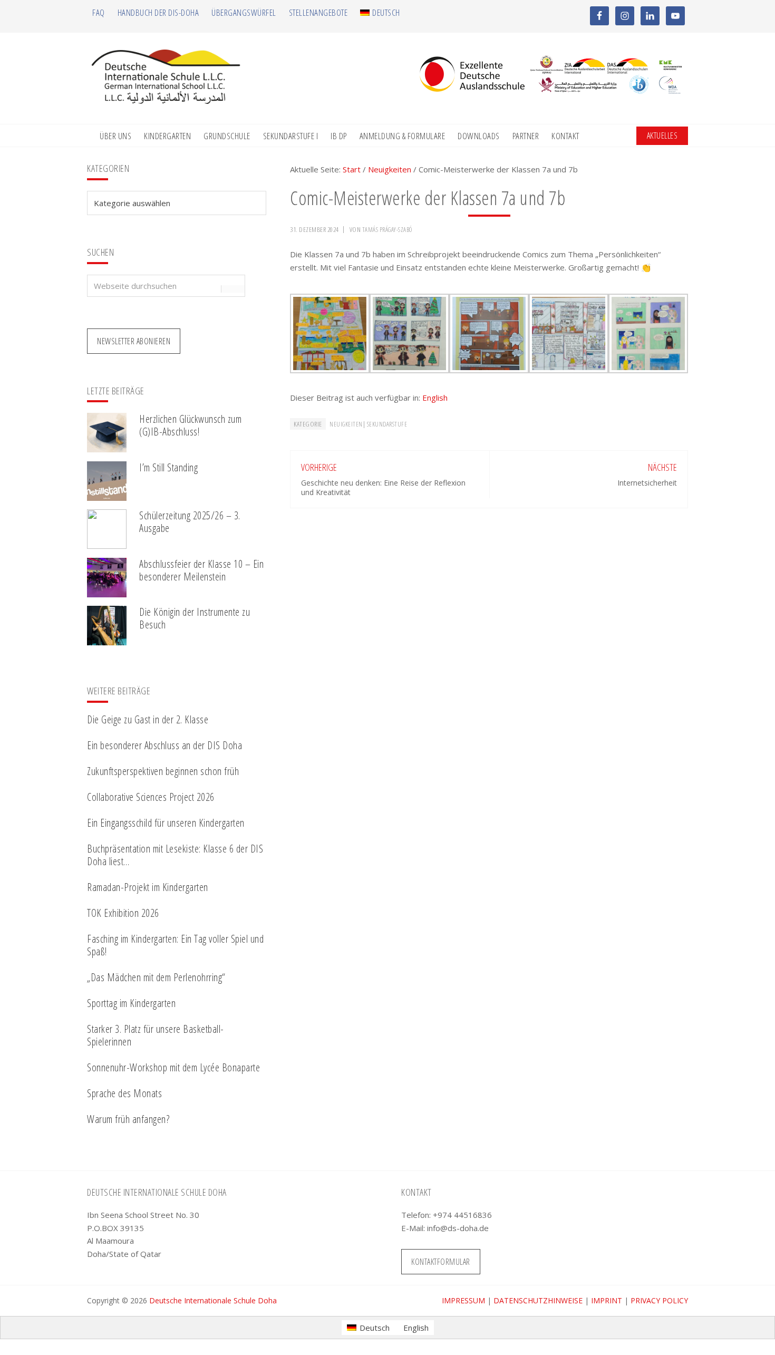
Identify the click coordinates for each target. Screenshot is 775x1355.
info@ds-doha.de (458, 1228)
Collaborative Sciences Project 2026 (151, 797)
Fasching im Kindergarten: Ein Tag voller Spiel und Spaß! (175, 945)
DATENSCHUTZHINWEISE (538, 1300)
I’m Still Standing (168, 467)
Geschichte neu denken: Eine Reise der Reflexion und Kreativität (383, 487)
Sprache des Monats (124, 1093)
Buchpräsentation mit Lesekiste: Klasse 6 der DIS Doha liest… (175, 854)
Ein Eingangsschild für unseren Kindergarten (166, 823)
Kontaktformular (440, 1261)
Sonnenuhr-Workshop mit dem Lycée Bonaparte (173, 1067)
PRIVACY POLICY (659, 1300)
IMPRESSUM (463, 1300)
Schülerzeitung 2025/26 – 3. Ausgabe (189, 521)
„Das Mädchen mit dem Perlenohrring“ (156, 977)
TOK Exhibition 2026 (123, 913)
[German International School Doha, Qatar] (166, 100)
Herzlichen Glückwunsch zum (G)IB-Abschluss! (190, 425)
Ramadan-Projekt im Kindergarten (147, 887)
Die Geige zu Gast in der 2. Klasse (147, 719)
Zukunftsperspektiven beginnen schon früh (163, 771)
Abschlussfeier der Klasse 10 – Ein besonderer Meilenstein (201, 570)
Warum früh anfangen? (128, 1119)
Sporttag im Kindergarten (131, 1003)
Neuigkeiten (346, 424)
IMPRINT (606, 1300)
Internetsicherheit (647, 483)
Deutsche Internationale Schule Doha (213, 1300)
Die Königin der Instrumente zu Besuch (194, 618)
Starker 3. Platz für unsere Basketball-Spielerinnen (155, 1035)
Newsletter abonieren (133, 341)
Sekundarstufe (387, 424)
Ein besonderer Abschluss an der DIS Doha (164, 745)
